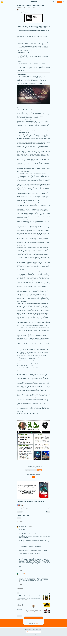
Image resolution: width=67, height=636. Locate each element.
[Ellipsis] (49, 526)
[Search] (54, 2)
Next (47, 511)
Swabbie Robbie (21, 573)
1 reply (21, 570)
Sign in (64, 1)
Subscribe (59, 1)
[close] (42, 605)
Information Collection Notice (33, 620)
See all (19, 615)
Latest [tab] (20, 593)
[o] (33, 94)
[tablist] (21, 518)
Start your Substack (31, 631)
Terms (37, 629)
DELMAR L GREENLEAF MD (23, 526)
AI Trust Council (24, 42)
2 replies (21, 584)
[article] (33, 598)
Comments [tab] (19, 518)
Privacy (34, 629)
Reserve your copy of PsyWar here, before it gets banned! (30, 501)
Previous (20, 511)
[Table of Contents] (1, 318)
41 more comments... (20, 588)
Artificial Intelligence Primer (22, 37)
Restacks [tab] (23, 518)
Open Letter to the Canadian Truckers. (25, 603)
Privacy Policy (40, 620)
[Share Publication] (56, 2)
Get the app (38, 631)
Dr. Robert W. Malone (22, 9)
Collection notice (40, 629)
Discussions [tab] (24, 593)
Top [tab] (18, 593)
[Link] (15, 74)
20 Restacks (28, 505)
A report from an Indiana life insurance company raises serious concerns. (28, 598)
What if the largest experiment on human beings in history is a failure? (29, 596)
